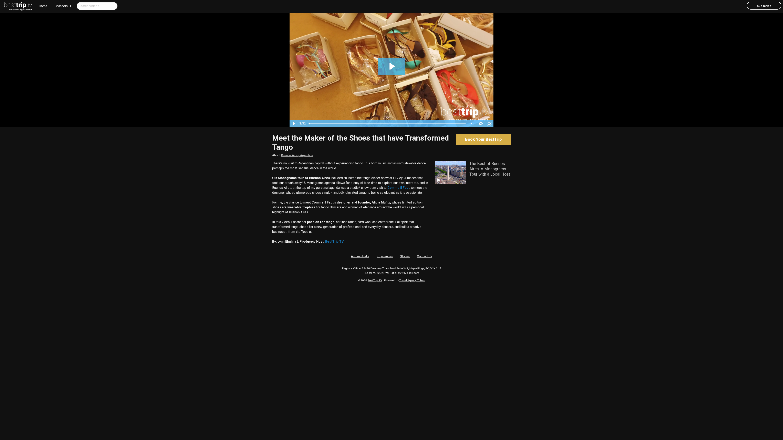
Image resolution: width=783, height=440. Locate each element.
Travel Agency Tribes (412, 280)
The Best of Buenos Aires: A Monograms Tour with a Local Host (489, 169)
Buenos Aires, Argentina (297, 155)
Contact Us (424, 256)
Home (43, 6)
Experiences (385, 256)
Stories (405, 256)
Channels (61, 6)
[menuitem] (18, 6)
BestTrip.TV (375, 280)
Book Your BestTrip (483, 139)
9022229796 (381, 272)
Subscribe (764, 6)
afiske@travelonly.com (405, 272)
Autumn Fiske (360, 256)
